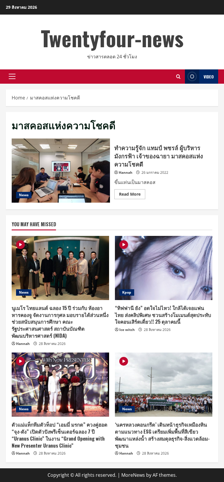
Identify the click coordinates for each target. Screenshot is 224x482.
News (24, 194)
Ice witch (127, 329)
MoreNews (133, 475)
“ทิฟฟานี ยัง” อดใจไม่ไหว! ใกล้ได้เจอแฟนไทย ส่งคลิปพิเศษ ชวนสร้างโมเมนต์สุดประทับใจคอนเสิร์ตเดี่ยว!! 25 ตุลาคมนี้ (163, 314)
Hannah (125, 172)
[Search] (178, 76)
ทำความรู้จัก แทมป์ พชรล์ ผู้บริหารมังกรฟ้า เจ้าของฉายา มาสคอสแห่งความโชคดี (61, 171)
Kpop (126, 292)
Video (209, 76)
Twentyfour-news (112, 37)
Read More (132, 195)
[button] (12, 76)
